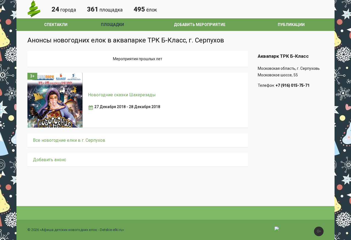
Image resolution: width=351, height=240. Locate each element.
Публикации (291, 24)
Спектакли (55, 24)
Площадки (112, 24)
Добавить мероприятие (199, 24)
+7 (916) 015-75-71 (293, 85)
